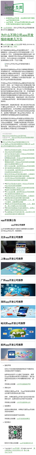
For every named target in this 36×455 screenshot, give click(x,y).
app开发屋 (16, 44)
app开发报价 (9, 7)
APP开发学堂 (9, 13)
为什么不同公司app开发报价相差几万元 (15, 142)
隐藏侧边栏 (11, 30)
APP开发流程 (9, 9)
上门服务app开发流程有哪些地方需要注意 (16, 144)
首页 (6, 5)
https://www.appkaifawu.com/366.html (14, 135)
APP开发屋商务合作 (24, 402)
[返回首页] (1, 28)
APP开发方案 (9, 11)
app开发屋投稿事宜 (23, 418)
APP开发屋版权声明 (24, 384)
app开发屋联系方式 (26, 443)
